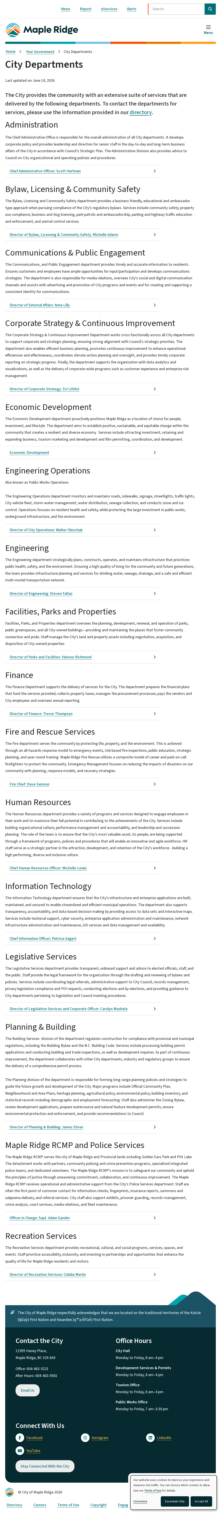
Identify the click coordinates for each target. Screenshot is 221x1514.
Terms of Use (68, 1505)
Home (11, 51)
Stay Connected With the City (45, 1466)
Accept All (201, 1501)
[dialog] (173, 1492)
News (65, 9)
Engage (124, 1505)
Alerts (131, 9)
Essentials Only (175, 1501)
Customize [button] (140, 1501)
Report (86, 9)
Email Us (28, 1390)
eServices (109, 9)
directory (141, 112)
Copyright (98, 1505)
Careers (39, 1505)
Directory (14, 1505)
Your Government (40, 51)
